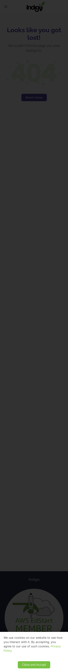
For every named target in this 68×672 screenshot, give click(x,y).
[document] (34, 336)
